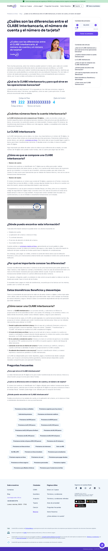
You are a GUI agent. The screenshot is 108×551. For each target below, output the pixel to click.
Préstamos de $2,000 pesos (50, 425)
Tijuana (35, 503)
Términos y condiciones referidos (57, 498)
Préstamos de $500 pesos (49, 419)
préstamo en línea (31, 140)
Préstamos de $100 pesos (27, 419)
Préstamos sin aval (37, 457)
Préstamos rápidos (60, 462)
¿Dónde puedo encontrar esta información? (84, 68)
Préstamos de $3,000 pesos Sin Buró (26, 430)
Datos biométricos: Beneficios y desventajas (85, 78)
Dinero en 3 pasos (26, 6)
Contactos (10, 490)
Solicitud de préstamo (25, 414)
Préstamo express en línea (17, 457)
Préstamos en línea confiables (24, 409)
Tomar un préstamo (94, 6)
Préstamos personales (41, 462)
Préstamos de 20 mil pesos (55, 441)
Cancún (35, 507)
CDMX (35, 490)
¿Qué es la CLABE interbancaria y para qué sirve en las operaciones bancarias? (85, 49)
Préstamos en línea (12, 13)
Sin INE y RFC (15, 452)
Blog (21, 13)
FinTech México (29, 528)
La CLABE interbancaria (82, 59)
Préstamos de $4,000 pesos (52, 430)
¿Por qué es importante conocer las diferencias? (86, 73)
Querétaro (36, 494)
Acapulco (36, 498)
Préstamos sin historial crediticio (48, 414)
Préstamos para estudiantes (57, 452)
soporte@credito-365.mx (14, 497)
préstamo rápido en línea (28, 246)
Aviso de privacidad (53, 503)
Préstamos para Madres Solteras (24, 468)
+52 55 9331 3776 (12, 501)
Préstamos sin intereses (43, 446)
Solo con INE (60, 446)
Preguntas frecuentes (52, 6)
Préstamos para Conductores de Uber (51, 468)
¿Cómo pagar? (38, 6)
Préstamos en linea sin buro (21, 446)
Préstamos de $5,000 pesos (25, 435)
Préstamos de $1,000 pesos (26, 425)
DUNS (25, 532)
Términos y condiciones (54, 494)
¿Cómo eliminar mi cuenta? (55, 516)
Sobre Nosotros (65, 6)
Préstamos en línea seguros (19, 462)
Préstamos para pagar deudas (58, 457)
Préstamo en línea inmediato (33, 452)
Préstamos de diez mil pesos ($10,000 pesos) (27, 441)
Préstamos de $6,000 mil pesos (50, 435)
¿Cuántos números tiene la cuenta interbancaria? (85, 55)
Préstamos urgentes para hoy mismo (50, 409)
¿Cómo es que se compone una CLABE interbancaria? (85, 63)
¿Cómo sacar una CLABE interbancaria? (83, 83)
